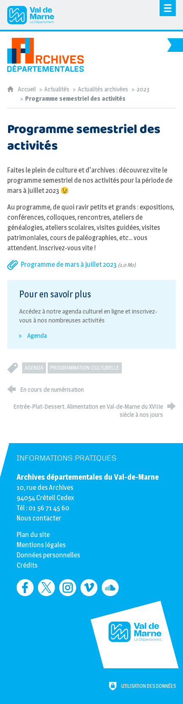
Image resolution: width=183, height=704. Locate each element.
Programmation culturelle (84, 368)
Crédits (27, 565)
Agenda (34, 368)
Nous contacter (39, 518)
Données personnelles (48, 555)
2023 (143, 89)
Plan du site (33, 535)
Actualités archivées (103, 89)
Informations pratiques (67, 458)
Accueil (27, 89)
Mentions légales (41, 545)
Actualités (56, 89)
